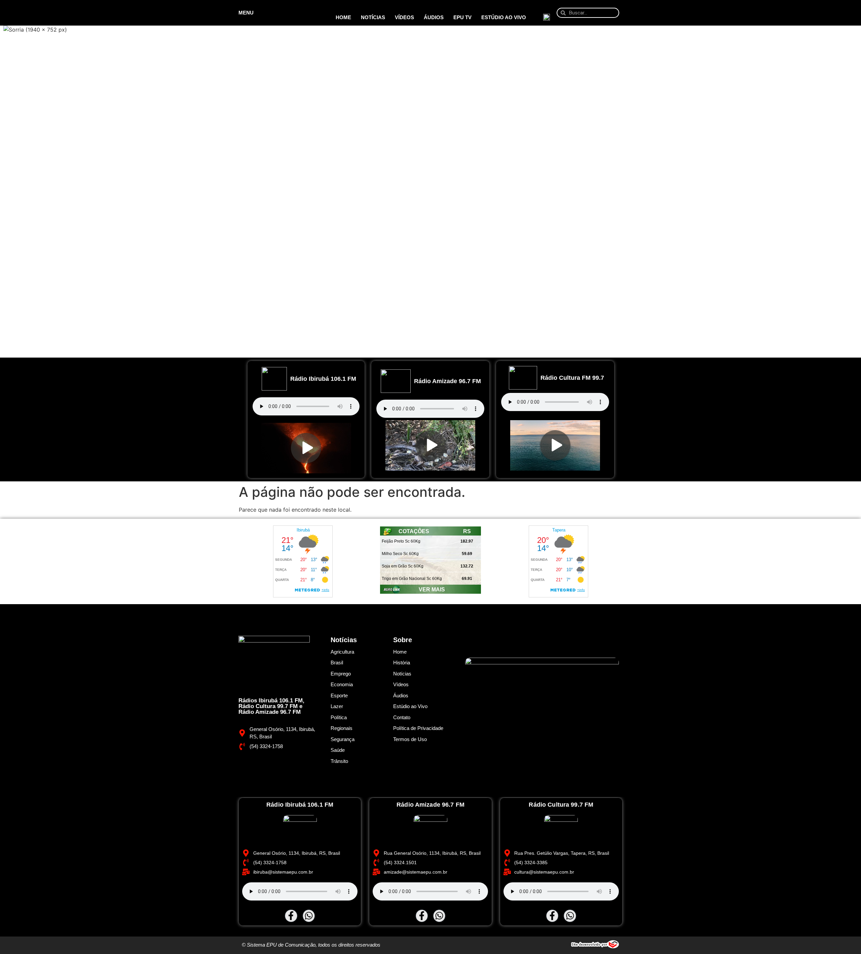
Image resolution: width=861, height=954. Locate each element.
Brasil (337, 662)
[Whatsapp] (309, 916)
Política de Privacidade (418, 728)
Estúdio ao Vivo (503, 17)
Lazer (337, 706)
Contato (401, 717)
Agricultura (342, 652)
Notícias (373, 17)
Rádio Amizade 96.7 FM (447, 381)
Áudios (434, 17)
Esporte (339, 695)
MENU (246, 12)
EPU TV (462, 17)
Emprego (341, 673)
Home (343, 17)
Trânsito (339, 761)
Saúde (338, 750)
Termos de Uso (410, 739)
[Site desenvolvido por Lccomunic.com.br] (595, 946)
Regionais (341, 728)
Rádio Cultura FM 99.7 (572, 377)
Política (339, 717)
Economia (342, 684)
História (401, 662)
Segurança (342, 739)
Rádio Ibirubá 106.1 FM (323, 378)
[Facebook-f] (291, 916)
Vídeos (404, 17)
